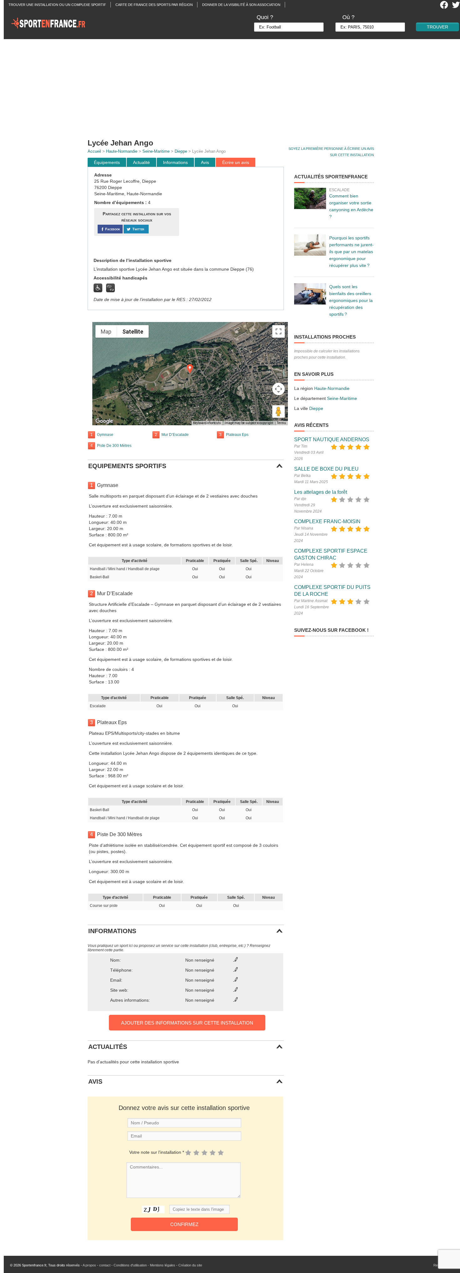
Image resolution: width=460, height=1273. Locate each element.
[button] (190, 369)
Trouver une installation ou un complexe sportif (57, 5)
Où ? (348, 17)
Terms (281, 423)
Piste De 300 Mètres (114, 445)
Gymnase (105, 434)
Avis (205, 162)
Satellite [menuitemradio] (132, 331)
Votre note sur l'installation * (156, 1152)
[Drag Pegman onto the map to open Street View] (278, 411)
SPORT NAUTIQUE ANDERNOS (331, 439)
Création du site (190, 1265)
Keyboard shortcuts (207, 423)
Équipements (107, 162)
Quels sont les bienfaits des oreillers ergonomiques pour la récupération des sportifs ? (351, 300)
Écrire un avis (235, 162)
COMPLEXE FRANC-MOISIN (327, 521)
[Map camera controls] (278, 389)
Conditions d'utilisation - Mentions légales (144, 1265)
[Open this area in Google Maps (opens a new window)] (104, 421)
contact (104, 1265)
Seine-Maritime (156, 151)
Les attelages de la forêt (320, 492)
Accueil (94, 151)
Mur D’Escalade (175, 434)
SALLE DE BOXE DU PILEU (326, 469)
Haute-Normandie (121, 151)
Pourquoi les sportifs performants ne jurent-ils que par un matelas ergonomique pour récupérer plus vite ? (351, 251)
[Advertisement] (234, 86)
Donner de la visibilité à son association (241, 5)
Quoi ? (265, 17)
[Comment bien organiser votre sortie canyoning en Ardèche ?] (310, 198)
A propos (89, 1265)
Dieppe (181, 151)
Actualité (141, 162)
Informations (175, 162)
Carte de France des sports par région (154, 5)
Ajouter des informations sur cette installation (187, 1022)
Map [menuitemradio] (106, 331)
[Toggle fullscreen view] (278, 331)
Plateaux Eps (237, 434)
